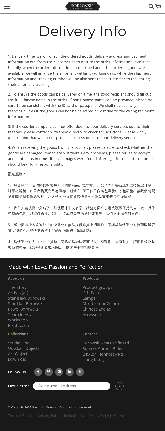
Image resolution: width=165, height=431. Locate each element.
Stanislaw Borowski (26, 298)
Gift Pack (90, 292)
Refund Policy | (75, 415)
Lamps (88, 298)
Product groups (97, 287)
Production (18, 325)
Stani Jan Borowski (25, 303)
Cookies (119, 415)
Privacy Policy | (100, 415)
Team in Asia (20, 314)
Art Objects (18, 353)
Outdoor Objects (24, 348)
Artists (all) (18, 292)
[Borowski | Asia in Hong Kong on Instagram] (59, 372)
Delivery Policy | (50, 415)
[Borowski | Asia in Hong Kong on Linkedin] (70, 372)
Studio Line (18, 343)
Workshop (18, 320)
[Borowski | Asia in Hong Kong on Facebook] (38, 372)
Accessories (93, 314)
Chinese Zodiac (96, 309)
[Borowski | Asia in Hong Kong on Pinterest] (49, 372)
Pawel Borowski (23, 309)
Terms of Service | (22, 415)
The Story (17, 287)
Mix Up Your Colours (102, 303)
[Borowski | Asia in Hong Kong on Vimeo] (80, 372)
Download (17, 359)
